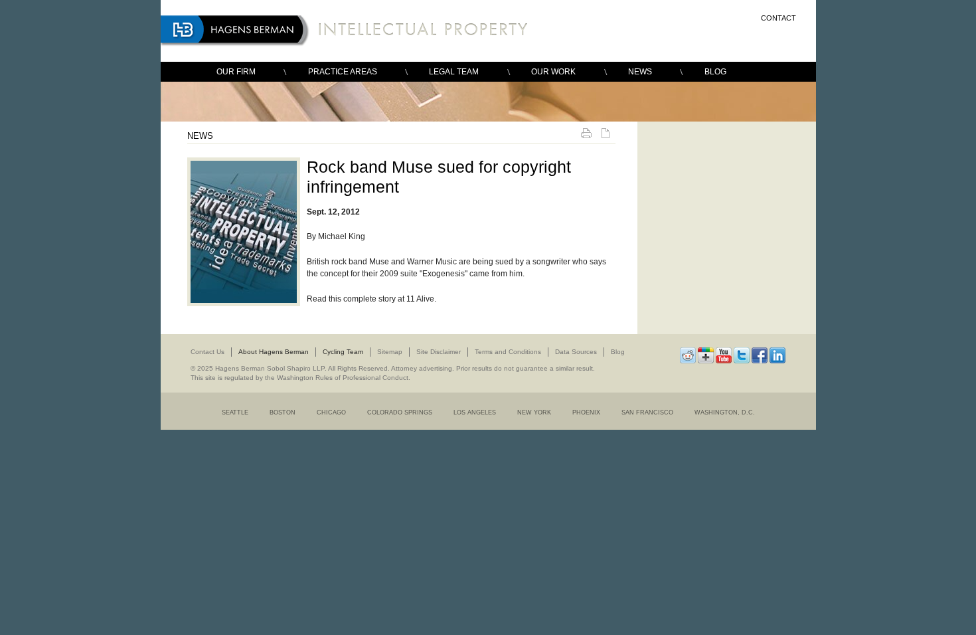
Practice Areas (342, 71)
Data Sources (576, 351)
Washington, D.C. (724, 412)
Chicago (331, 412)
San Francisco (647, 412)
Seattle (235, 412)
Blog (715, 71)
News (640, 71)
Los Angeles (474, 412)
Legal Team (454, 71)
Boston (282, 412)
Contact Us (207, 351)
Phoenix (586, 412)
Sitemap (389, 351)
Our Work (553, 71)
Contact (778, 18)
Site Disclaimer (438, 351)
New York (534, 412)
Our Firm (236, 71)
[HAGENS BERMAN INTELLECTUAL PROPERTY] (348, 30)
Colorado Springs (399, 412)
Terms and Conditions (508, 351)
